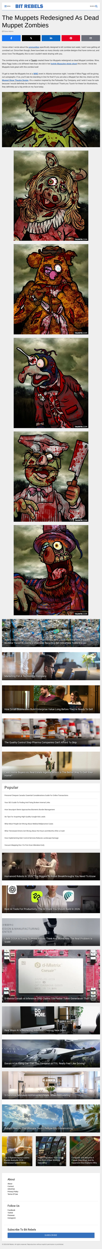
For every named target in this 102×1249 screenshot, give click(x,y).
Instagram (12, 1218)
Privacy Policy (13, 1192)
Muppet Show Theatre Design (15, 80)
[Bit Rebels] (28, 8)
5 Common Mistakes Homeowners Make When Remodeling (37, 1095)
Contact (11, 1186)
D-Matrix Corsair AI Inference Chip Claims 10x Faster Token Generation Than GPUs (50, 998)
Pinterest (11, 1215)
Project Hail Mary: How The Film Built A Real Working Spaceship (50, 1160)
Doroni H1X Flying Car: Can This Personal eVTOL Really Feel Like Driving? (44, 1063)
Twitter (10, 1213)
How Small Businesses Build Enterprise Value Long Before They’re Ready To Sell (48, 709)
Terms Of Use (13, 1194)
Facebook (11, 1210)
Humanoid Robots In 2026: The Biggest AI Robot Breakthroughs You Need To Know (50, 876)
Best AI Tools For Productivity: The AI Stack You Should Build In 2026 (42, 909)
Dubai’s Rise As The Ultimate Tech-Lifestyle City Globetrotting (38, 1128)
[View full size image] (51, 119)
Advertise (11, 1189)
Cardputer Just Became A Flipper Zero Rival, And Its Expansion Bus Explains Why (84, 1160)
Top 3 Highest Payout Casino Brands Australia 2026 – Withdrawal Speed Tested (16, 1160)
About (10, 1184)
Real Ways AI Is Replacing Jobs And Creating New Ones (35, 1030)
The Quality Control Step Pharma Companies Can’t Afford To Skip (40, 742)
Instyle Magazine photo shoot (64, 64)
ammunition (34, 47)
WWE (35, 74)
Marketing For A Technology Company (25, 676)
